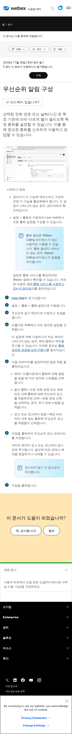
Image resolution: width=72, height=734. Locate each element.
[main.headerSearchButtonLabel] (52, 7)
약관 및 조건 (12, 686)
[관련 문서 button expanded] (66, 570)
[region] (36, 714)
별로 (51, 531)
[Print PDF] (26, 75)
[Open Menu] (68, 8)
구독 (38, 75)
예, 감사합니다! (26, 531)
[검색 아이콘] (52, 8)
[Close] (66, 701)
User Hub (18, 298)
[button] (60, 8)
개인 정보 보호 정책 (15, 691)
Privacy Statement (34, 717)
